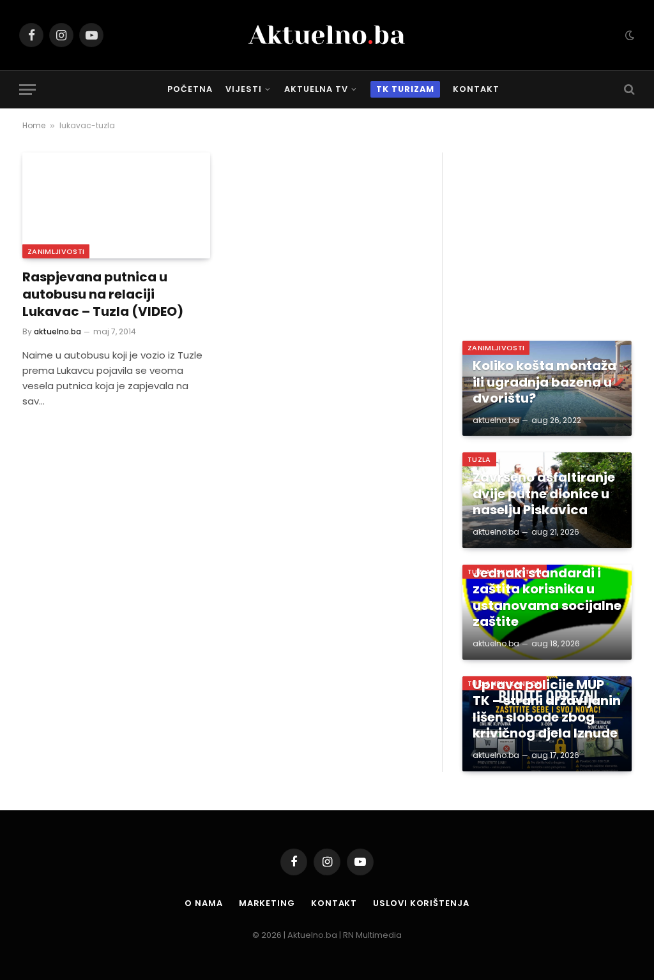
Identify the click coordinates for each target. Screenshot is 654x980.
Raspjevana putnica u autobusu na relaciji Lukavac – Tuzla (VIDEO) (102, 294)
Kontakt (476, 89)
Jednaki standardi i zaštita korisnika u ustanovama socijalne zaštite (547, 597)
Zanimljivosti (55, 251)
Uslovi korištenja (421, 903)
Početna (190, 89)
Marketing (267, 903)
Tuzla (479, 459)
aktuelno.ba (57, 331)
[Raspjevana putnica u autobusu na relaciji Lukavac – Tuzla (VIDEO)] (116, 205)
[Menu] (27, 89)
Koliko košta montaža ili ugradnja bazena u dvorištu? (544, 382)
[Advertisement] (547, 232)
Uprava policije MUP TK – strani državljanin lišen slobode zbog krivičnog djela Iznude (547, 709)
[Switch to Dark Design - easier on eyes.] (628, 35)
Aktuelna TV (316, 89)
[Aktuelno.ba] (327, 35)
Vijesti (243, 89)
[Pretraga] (628, 89)
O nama (203, 903)
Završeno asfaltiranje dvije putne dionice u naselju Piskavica (544, 494)
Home (33, 125)
